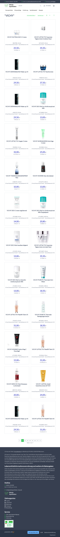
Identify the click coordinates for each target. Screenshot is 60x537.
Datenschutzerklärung (49, 532)
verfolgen (53, 1)
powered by (8, 532)
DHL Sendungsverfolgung (12, 514)
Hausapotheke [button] (9, 10)
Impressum (52, 535)
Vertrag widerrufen (33, 532)
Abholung (8, 518)
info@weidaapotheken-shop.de (14, 490)
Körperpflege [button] (17, 10)
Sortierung (40, 15)
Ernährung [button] (25, 10)
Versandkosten (17, 451)
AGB (41, 532)
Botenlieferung (10, 516)
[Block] (46, 15)
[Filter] (53, 15)
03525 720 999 (13, 1)
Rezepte (41, 10)
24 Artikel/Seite (31, 15)
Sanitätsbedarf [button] (33, 10)
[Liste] (49, 15)
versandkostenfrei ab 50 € (34, 1)
